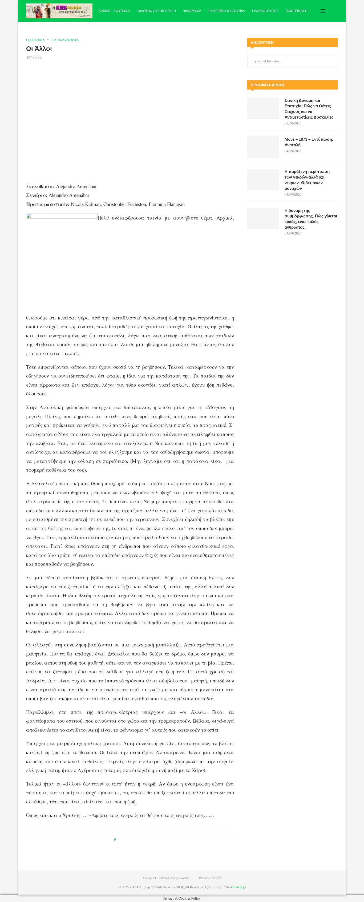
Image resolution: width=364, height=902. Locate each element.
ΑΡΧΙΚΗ (104, 11)
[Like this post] (118, 839)
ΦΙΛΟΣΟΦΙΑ (192, 11)
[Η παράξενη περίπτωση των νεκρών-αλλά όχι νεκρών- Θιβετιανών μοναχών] (263, 179)
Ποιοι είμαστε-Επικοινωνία (166, 877)
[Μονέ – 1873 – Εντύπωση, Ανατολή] (263, 147)
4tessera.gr (238, 886)
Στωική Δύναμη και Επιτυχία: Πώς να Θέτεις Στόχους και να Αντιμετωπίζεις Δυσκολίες (309, 108)
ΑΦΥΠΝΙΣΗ (122, 11)
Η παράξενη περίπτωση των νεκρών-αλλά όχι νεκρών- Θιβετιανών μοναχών (307, 180)
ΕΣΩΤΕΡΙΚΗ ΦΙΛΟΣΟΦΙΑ (226, 11)
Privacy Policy (210, 877)
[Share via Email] (142, 839)
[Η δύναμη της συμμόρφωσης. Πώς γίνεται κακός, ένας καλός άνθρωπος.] (263, 218)
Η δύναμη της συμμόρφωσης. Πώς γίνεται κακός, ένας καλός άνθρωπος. (311, 218)
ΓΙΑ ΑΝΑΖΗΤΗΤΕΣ (265, 11)
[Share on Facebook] (124, 839)
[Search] (335, 11)
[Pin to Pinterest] (132, 839)
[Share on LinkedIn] (137, 839)
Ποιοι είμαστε (297, 11)
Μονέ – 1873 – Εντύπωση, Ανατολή (309, 142)
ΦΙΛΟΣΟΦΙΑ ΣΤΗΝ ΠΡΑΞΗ (156, 11)
